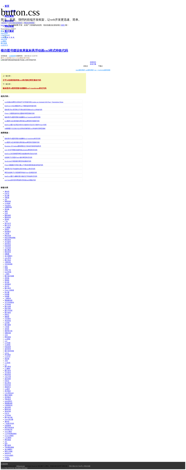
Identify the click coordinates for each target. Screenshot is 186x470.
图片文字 (8, 225)
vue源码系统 (89, 70)
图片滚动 (8, 370)
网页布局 (8, 235)
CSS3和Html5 (9, 393)
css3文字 (7, 357)
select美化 (8, 258)
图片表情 (8, 445)
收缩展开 (8, 231)
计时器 (7, 233)
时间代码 (8, 385)
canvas (7, 353)
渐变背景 (8, 349)
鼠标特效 (8, 201)
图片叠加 (8, 250)
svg (6, 365)
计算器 (7, 327)
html (6, 443)
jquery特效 (4, 468)
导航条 (7, 197)
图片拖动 (8, 260)
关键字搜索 (10, 37)
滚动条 (7, 209)
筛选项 (7, 359)
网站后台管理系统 (29, 23)
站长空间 (4, 23)
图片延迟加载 (9, 276)
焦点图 (7, 195)
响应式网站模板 (10, 237)
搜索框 (7, 280)
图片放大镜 (8, 417)
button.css (4, 25)
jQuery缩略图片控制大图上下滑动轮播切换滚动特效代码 (24, 165)
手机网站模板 (9, 447)
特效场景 (8, 246)
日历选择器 (8, 264)
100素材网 (12, 56)
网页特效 (8, 375)
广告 (6, 221)
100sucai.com (20, 466)
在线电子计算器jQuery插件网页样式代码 (18, 157)
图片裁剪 (8, 325)
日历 (6, 213)
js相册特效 (8, 207)
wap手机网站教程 (11, 433)
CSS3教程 (8, 438)
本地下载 (93, 64)
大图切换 (8, 262)
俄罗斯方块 (8, 331)
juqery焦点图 (9, 419)
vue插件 (7, 389)
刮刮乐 (7, 381)
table (6, 266)
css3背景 (7, 363)
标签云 (7, 314)
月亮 (6, 361)
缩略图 (7, 254)
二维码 (7, 274)
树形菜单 (8, 240)
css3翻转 (7, 368)
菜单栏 (7, 219)
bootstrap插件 (9, 455)
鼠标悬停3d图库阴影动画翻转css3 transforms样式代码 (22, 117)
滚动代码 (8, 411)
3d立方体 (8, 377)
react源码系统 (80, 70)
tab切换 (7, 323)
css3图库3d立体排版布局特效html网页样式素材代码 (22, 121)
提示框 (7, 282)
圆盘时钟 (8, 217)
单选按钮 (8, 321)
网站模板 (18, 468)
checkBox (8, 205)
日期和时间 (8, 405)
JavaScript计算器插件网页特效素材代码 (18, 161)
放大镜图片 (8, 256)
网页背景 (8, 252)
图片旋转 (8, 312)
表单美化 (8, 244)
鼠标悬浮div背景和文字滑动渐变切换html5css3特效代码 (23, 109)
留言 (63, 25)
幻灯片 (7, 193)
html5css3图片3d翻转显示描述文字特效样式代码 (21, 176)
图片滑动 (8, 366)
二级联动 (8, 298)
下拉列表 (8, 248)
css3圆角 (7, 227)
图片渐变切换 (9, 351)
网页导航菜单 (9, 427)
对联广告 (8, 270)
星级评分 (8, 387)
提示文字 (8, 223)
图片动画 (8, 306)
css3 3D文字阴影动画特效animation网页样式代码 (21, 150)
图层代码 (8, 409)
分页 (6, 335)
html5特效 (8, 272)
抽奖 (6, 211)
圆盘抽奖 (8, 215)
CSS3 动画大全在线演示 (15, 23)
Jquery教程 (8, 431)
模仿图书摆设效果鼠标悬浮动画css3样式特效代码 (34, 50)
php (6, 442)
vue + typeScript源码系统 (102, 70)
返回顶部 (8, 379)
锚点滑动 (8, 383)
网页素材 (24, 468)
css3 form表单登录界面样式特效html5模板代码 (20, 180)
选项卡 (7, 229)
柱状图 (7, 294)
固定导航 (8, 308)
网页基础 (8, 440)
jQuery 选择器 (9, 290)
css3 (6, 341)
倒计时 (7, 286)
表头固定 (8, 355)
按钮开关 (8, 453)
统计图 (7, 292)
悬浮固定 (8, 391)
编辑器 (7, 316)
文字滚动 (8, 373)
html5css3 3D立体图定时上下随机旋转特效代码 (20, 106)
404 (6, 199)
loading (7, 457)
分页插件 (8, 318)
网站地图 (87, 466)
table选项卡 (8, 401)
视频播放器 (8, 300)
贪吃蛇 (7, 329)
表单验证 (8, 284)
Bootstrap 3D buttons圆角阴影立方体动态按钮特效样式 (23, 146)
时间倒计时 (8, 429)
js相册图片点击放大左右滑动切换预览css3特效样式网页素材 (25, 128)
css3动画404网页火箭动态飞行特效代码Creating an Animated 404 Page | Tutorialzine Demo (34, 102)
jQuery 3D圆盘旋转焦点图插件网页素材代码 (19, 113)
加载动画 (8, 333)
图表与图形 (8, 395)
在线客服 (8, 425)
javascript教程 (9, 436)
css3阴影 (7, 339)
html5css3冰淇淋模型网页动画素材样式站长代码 (21, 153)
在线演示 (93, 62)
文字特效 (8, 304)
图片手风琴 (8, 310)
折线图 (7, 296)
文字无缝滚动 (9, 302)
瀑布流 (7, 191)
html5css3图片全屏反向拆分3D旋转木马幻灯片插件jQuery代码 (25, 125)
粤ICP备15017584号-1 (76, 466)
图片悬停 (8, 288)
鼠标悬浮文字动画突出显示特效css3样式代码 (20, 169)
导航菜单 (8, 399)
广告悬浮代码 (9, 423)
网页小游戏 (8, 451)
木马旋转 (8, 242)
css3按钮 (7, 203)
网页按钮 (8, 337)
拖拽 (6, 268)
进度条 (7, 278)
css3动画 (7, 343)
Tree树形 (7, 345)
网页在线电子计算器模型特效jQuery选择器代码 (21, 172)
